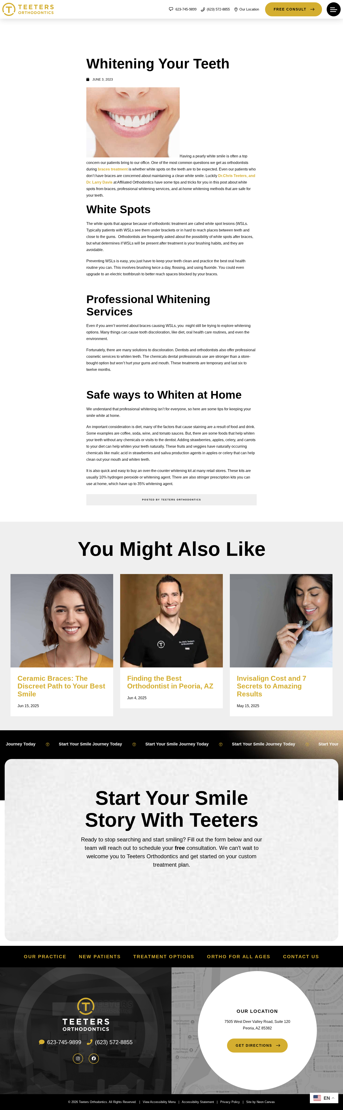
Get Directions (254, 1045)
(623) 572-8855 (218, 9)
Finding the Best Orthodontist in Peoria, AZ (170, 682)
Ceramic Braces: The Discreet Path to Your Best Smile (61, 686)
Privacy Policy (230, 1102)
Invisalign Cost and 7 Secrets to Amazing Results (271, 686)
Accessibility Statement (198, 1102)
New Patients (100, 956)
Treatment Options (163, 956)
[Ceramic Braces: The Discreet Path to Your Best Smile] (61, 620)
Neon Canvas (266, 1102)
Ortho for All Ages (238, 956)
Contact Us (301, 956)
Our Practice (45, 956)
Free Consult (290, 9)
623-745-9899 (185, 9)
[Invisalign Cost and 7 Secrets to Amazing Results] (281, 620)
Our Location (248, 9)
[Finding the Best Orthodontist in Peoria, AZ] (171, 620)
